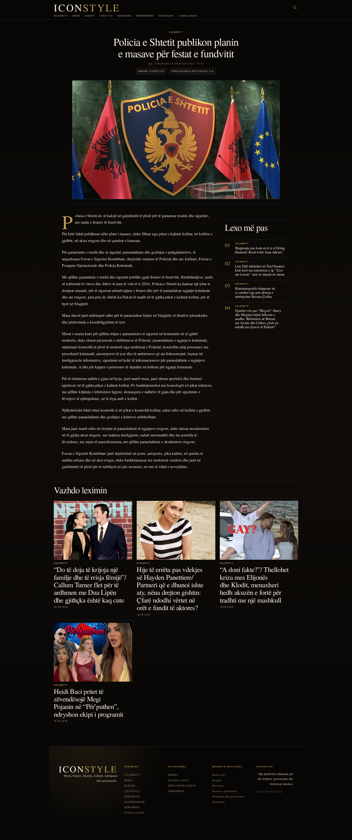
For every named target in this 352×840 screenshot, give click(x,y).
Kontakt (217, 780)
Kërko (173, 775)
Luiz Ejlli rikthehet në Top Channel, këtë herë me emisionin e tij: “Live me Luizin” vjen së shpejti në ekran (260, 270)
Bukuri (89, 15)
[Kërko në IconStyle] (294, 7)
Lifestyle (106, 15)
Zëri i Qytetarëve (182, 785)
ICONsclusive (188, 15)
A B (150, 63)
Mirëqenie (124, 15)
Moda (76, 15)
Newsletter (218, 802)
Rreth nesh (218, 775)
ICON (87, 7)
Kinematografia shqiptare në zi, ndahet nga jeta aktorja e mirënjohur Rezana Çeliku (255, 292)
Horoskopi (166, 15)
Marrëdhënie (145, 15)
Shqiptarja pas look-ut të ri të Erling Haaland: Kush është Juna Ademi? (260, 250)
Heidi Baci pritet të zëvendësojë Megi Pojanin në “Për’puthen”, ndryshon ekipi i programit (88, 703)
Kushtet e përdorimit (224, 791)
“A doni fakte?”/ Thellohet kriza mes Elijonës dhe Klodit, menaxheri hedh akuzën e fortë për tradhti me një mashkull (254, 585)
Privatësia (218, 785)
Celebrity (61, 15)
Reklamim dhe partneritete (228, 796)
